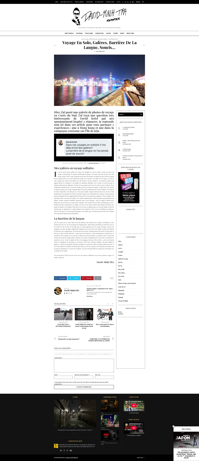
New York (121, 276)
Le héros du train (127, 149)
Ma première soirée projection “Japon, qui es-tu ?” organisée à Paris (186, 455)
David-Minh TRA (100, 51)
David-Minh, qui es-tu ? (66, 1)
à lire (82, 39)
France (120, 255)
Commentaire (58, 358)
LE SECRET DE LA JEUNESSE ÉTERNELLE (63, 325)
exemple (120, 252)
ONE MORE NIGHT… (129, 134)
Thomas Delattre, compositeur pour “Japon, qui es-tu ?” (100, 289)
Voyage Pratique (102, 39)
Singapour (121, 290)
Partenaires (89, 1)
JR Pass (120, 312)
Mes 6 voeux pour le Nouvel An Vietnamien (105, 325)
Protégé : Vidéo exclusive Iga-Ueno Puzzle (109, 443)
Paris (119, 280)
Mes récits (121, 269)
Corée (86, 39)
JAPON (91, 39)
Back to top (140, 457)
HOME (56, 1)
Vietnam (120, 297)
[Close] (173, 426)
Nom (56, 375)
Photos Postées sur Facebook (127, 283)
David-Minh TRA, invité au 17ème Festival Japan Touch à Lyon (84, 326)
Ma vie (118, 1)
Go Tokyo (120, 314)
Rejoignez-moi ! (99, 1)
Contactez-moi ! (110, 1)
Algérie (120, 245)
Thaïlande (121, 294)
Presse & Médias (79, 1)
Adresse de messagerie (82, 375)
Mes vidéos (121, 273)
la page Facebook (94, 163)
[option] (63, 317)
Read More (90, 296)
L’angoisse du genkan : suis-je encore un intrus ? (75, 430)
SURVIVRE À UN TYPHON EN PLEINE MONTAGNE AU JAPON (99, 339)
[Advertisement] (124, 342)
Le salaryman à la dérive (129, 127)
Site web (97, 375)
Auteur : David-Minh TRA (72, 457)
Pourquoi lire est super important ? (68, 338)
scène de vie (121, 287)
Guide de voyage (123, 259)
